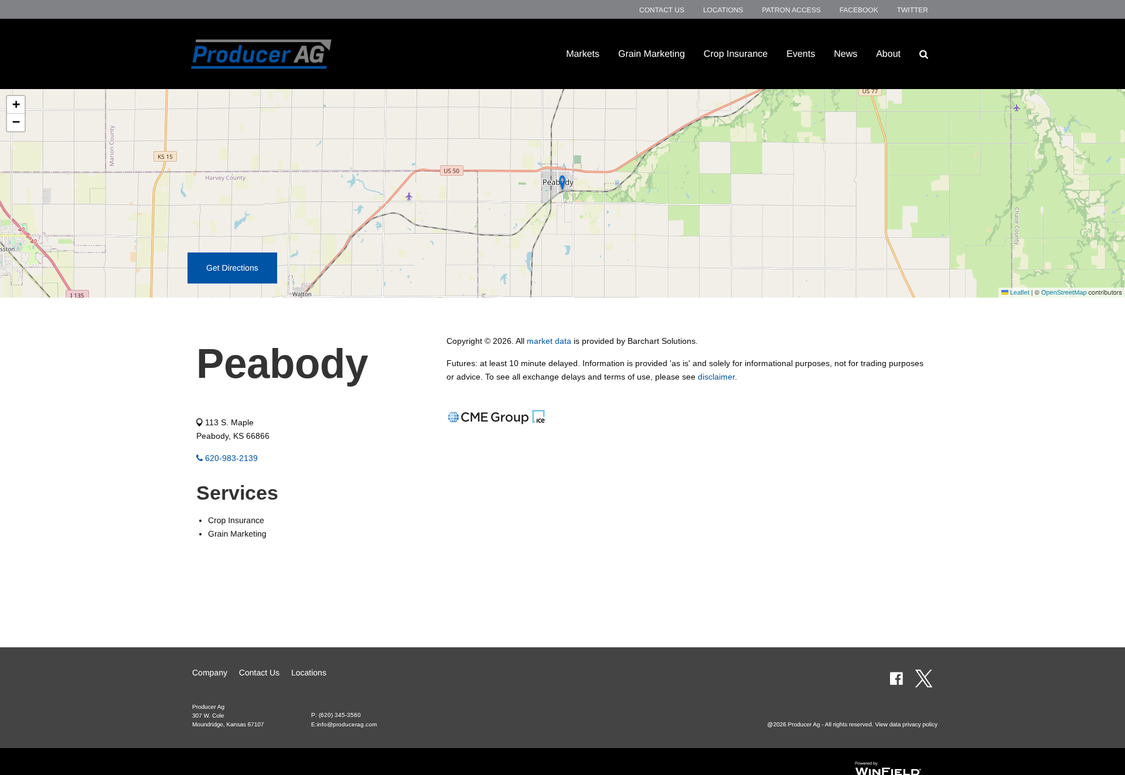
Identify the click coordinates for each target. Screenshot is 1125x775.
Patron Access (791, 10)
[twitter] (923, 678)
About (888, 54)
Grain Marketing (651, 54)
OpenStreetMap (1064, 292)
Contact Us (661, 10)
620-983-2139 (230, 458)
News (845, 54)
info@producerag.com (347, 724)
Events (800, 54)
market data (549, 341)
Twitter (912, 10)
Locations (723, 10)
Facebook (859, 10)
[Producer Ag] (261, 54)
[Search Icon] (923, 54)
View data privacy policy (906, 725)
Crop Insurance (736, 54)
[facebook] (896, 678)
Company (209, 672)
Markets (582, 54)
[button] (16, 105)
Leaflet (1018, 292)
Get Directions (232, 267)
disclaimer (716, 376)
